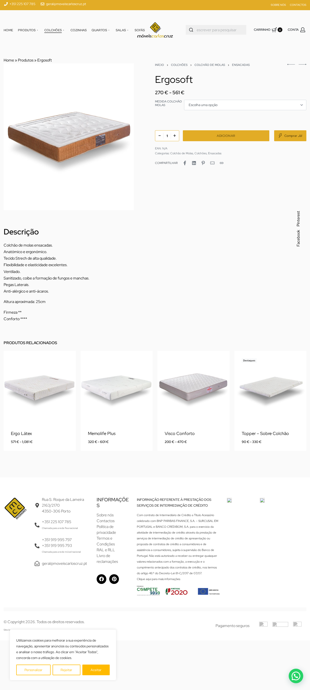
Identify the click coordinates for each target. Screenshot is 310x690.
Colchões (179, 65)
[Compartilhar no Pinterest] (203, 163)
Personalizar (33, 670)
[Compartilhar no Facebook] (185, 163)
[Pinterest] (114, 579)
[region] (63, 654)
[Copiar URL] (221, 163)
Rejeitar (66, 670)
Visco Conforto (180, 433)
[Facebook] (101, 579)
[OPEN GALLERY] (69, 136)
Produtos (25, 60)
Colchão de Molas (209, 65)
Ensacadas (241, 65)
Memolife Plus (102, 433)
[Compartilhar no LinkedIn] (194, 163)
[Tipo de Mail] (212, 163)
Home (9, 60)
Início (159, 65)
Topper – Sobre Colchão (265, 433)
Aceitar (96, 670)
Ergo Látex (21, 433)
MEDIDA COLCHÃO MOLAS (168, 103)
